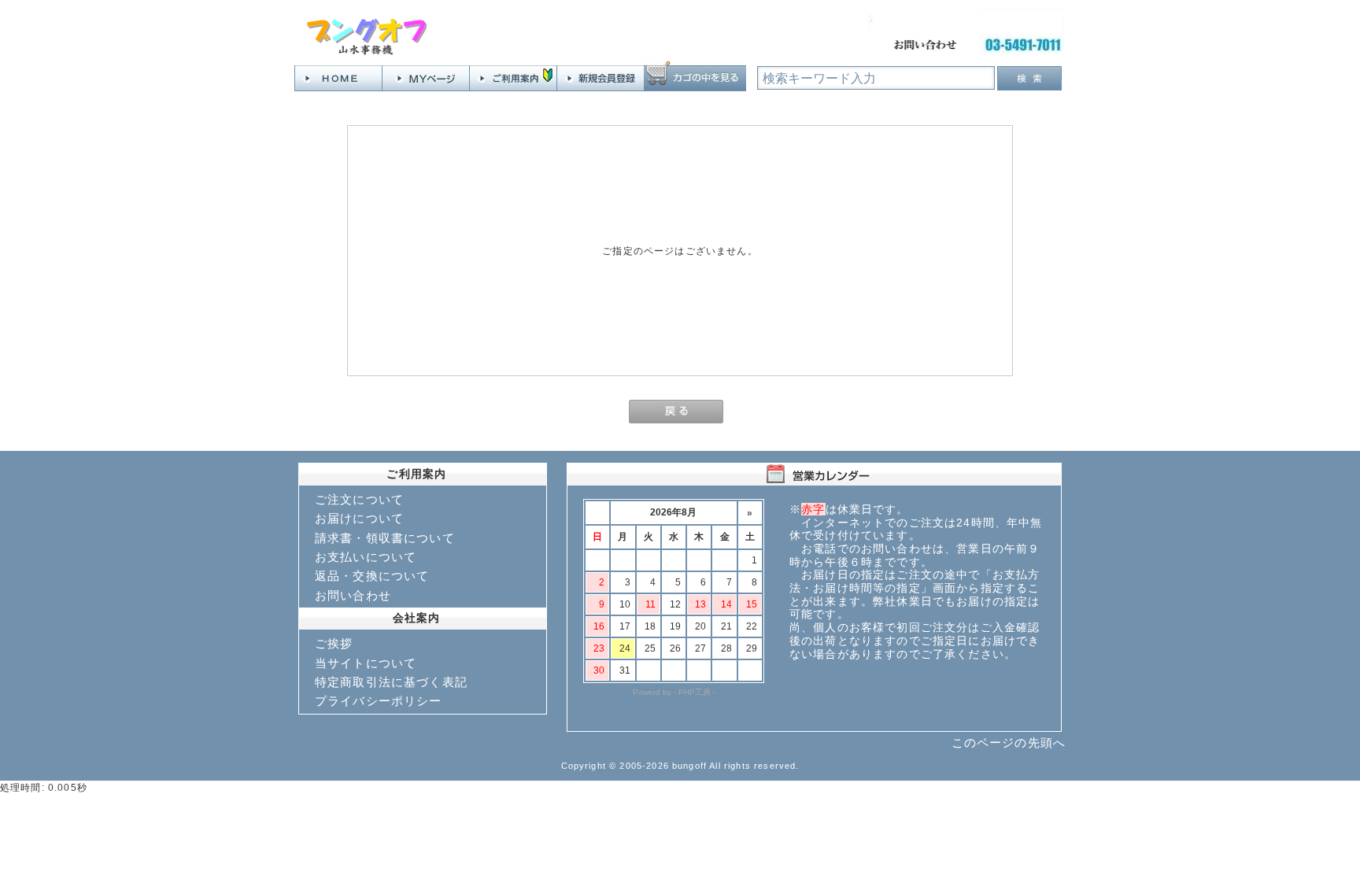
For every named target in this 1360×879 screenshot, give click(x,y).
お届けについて (359, 518)
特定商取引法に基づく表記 (391, 682)
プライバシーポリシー (378, 700)
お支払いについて (365, 556)
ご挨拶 (334, 643)
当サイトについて (365, 663)
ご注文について (359, 499)
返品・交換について (372, 575)
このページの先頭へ (1009, 742)
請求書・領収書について (385, 538)
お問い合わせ (353, 595)
